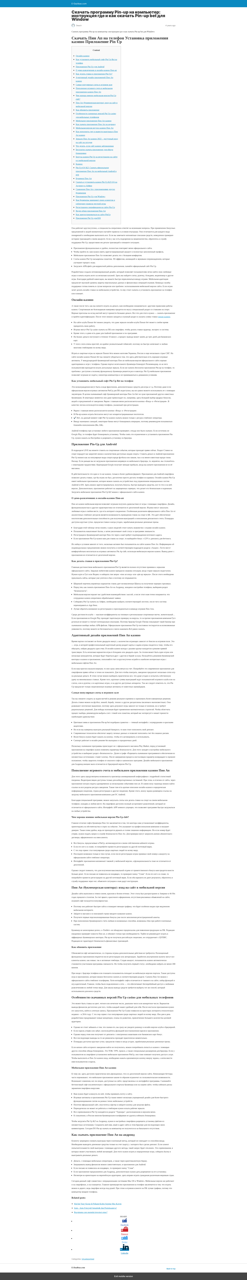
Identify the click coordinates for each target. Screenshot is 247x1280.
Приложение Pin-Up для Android (90, 66)
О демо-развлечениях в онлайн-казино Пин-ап (96, 70)
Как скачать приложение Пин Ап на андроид (96, 124)
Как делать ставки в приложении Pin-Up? (94, 73)
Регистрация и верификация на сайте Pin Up (95, 207)
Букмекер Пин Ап (84, 178)
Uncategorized (88, 1259)
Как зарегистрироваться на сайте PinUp (93, 214)
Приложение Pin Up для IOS (88, 218)
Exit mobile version (123, 1276)
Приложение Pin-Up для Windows (90, 196)
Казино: (79, 164)
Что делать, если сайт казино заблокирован (95, 146)
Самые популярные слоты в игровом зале (94, 84)
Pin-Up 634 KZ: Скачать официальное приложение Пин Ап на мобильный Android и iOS (96, 171)
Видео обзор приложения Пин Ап (91, 210)
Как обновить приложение (87, 109)
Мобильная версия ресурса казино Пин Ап (94, 128)
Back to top (171, 1269)
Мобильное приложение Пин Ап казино (93, 120)
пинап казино (164, 316)
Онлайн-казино (82, 55)
